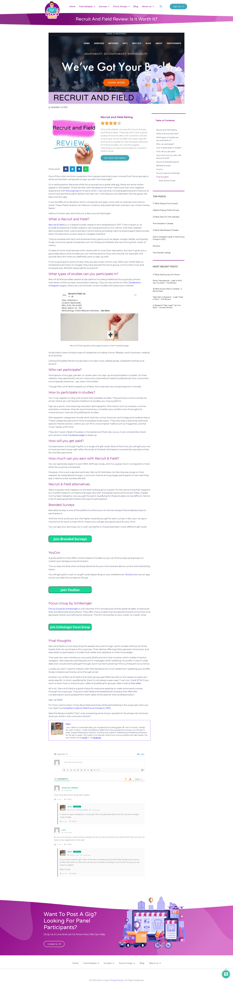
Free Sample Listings (162, 253)
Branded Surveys (163, 166)
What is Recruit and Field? (167, 134)
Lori (77, 855)
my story (95, 187)
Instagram (54, 285)
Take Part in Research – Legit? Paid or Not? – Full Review (168, 298)
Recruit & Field (56, 225)
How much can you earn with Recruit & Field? (168, 156)
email (84, 738)
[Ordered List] (78, 770)
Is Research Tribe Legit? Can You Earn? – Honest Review (167, 306)
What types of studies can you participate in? (167, 138)
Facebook (134, 282)
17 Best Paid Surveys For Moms (166, 275)
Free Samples (86, 6)
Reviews (156, 246)
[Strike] (74, 770)
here (59, 700)
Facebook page (76, 435)
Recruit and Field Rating (166, 130)
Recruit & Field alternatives (167, 162)
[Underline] (71, 770)
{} (95, 770)
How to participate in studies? (169, 148)
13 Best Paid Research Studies (166, 230)
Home (72, 6)
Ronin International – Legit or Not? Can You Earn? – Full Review (167, 281)
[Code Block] (88, 770)
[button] (161, 6)
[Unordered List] (81, 770)
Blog (135, 6)
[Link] (91, 770)
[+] (98, 770)
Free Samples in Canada (163, 223)
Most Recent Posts (167, 181)
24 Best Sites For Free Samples (166, 217)
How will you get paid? (165, 151)
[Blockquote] (84, 770)
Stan (69, 807)
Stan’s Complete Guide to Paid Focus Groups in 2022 (168, 238)
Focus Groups (120, 6)
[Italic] (67, 770)
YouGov (129, 574)
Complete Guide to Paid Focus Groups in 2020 (86, 708)
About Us (146, 6)
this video (136, 683)
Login (142, 754)
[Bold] (64, 770)
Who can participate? (165, 144)
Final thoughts (163, 177)
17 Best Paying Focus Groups (165, 203)
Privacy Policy (116, 980)
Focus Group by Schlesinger (63, 609)
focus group (72, 191)
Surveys (103, 6)
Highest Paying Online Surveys (166, 210)
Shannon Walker (82, 810)
